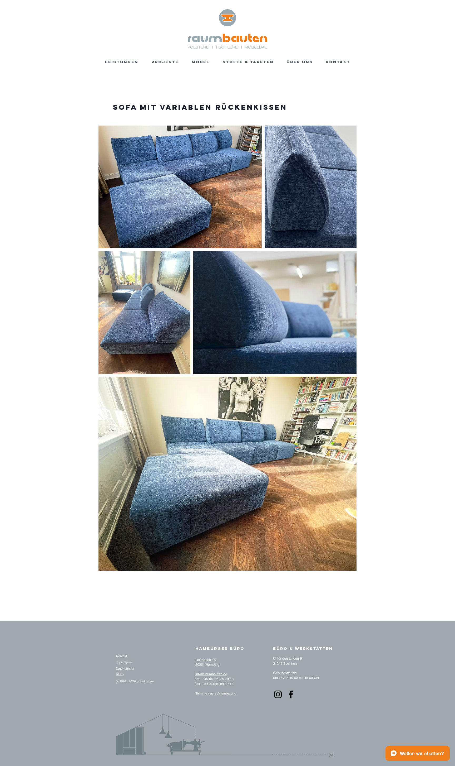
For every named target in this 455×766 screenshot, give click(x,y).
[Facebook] (291, 694)
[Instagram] (278, 694)
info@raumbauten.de (211, 674)
